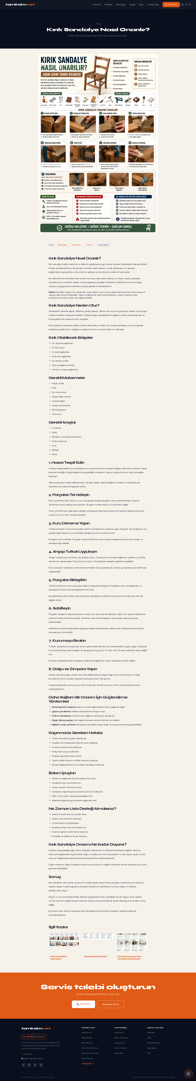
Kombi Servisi (87, 1058)
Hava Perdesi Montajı (90, 1053)
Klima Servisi (87, 1032)
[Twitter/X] (35, 1065)
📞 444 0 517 (83, 1004)
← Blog (98, 24)
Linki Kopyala (103, 245)
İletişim (132, 4)
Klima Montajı (87, 1043)
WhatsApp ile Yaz (110, 1004)
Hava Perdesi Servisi (90, 1048)
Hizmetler (97, 4)
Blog (141, 4)
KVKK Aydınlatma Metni (152, 1077)
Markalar (108, 4)
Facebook (76, 245)
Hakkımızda (119, 1032)
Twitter (89, 245)
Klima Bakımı (87, 1038)
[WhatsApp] (188, 1073)
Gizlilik (135, 1077)
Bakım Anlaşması (121, 1038)
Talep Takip (154, 4)
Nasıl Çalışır (121, 4)
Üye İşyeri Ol (119, 1043)
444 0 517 (172, 4)
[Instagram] (182, 4)
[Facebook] (186, 4)
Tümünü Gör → (88, 1064)
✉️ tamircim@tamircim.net (32, 1058)
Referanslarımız (153, 1043)
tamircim (20, 4)
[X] (190, 4)
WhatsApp (62, 245)
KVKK (141, 1077)
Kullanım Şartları (168, 1077)
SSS (149, 1053)
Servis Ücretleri (120, 1048)
